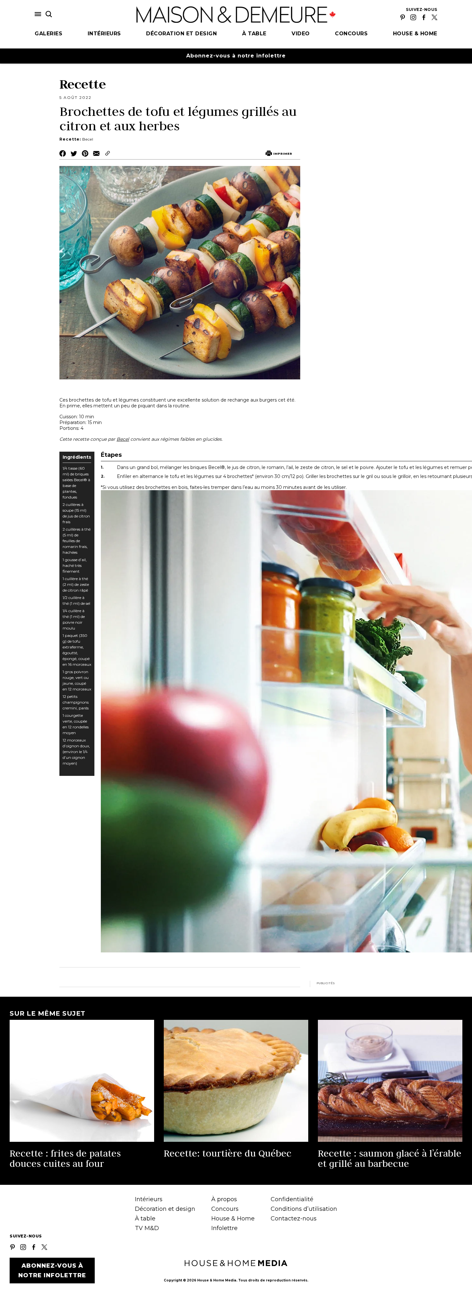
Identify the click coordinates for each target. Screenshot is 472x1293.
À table (254, 33)
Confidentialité (292, 1199)
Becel (123, 439)
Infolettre (224, 1228)
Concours (351, 33)
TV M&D (147, 1228)
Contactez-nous (294, 1218)
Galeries (48, 33)
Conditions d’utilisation (304, 1208)
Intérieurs (104, 33)
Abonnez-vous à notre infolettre (236, 56)
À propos (224, 1199)
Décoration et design (181, 33)
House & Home (415, 33)
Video (301, 33)
